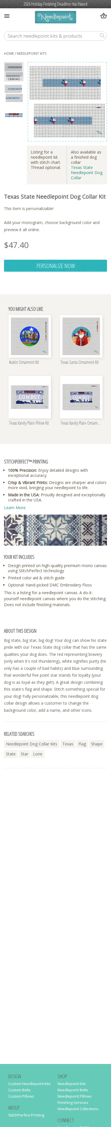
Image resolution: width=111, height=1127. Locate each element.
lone (37, 754)
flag (82, 744)
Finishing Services (72, 1102)
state (11, 754)
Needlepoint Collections (77, 1108)
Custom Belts (19, 1089)
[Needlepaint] (55, 18)
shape (96, 744)
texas (67, 744)
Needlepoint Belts (72, 1089)
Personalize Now (55, 266)
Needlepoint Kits (31, 53)
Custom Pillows (21, 1096)
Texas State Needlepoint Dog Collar (86, 172)
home (9, 53)
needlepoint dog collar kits (31, 744)
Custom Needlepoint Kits (29, 1083)
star (24, 754)
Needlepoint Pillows (74, 1096)
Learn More (15, 507)
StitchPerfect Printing (26, 1115)
